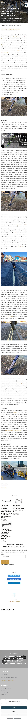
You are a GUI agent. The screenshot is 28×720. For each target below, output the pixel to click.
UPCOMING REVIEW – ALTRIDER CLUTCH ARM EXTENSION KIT (18, 508)
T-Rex (25, 225)
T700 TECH (8, 20)
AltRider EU (4, 488)
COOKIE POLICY (10, 718)
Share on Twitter (14, 575)
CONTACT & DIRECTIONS (7, 680)
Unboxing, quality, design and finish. (11, 29)
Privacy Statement (17, 718)
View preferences (14, 715)
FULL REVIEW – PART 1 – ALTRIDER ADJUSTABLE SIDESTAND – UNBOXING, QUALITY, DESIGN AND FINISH (6, 533)
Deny (14, 711)
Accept (14, 707)
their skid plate (5, 52)
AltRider (3, 44)
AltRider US (4, 486)
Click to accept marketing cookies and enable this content (14, 140)
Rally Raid (15, 37)
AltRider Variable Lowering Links (13, 430)
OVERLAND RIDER (14, 601)
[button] (26, 5)
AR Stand (20, 246)
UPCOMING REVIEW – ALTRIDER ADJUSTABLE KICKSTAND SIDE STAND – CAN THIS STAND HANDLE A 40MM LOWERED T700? (6, 511)
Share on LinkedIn (14, 582)
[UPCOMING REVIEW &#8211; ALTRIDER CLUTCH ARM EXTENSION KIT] (18, 501)
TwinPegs (20, 383)
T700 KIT (4, 18)
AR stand (10, 316)
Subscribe (5, 561)
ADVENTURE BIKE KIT (12, 18)
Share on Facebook (14, 579)
